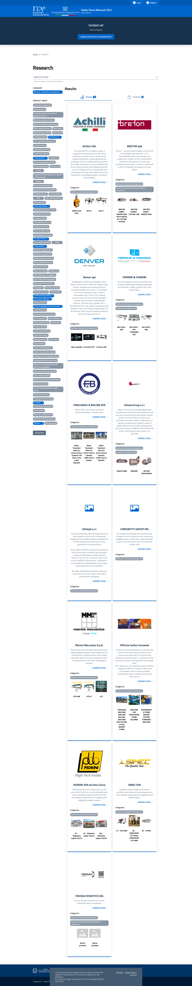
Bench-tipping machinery (42, 128)
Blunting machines (40, 137)
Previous (68, 204)
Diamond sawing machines (43, 185)
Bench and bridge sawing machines (45, 124)
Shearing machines (40, 339)
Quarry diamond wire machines (44, 314)
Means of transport (40, 271)
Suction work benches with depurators (47, 379)
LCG (101, 696)
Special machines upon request (44, 352)
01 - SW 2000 (121, 830)
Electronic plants (39, 202)
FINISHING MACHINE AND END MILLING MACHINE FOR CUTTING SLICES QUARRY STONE (122, 719)
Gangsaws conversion (41, 226)
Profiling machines (40, 302)
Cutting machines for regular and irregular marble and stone (48, 175)
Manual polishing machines (43, 262)
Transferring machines (41, 394)
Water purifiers (39, 410)
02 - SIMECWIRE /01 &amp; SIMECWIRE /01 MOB (134, 835)
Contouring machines (41, 166)
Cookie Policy (131, 972)
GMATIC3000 (122, 471)
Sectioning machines (41, 335)
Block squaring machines (42, 133)
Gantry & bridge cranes (41, 231)
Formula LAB (101, 347)
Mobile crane (54, 271)
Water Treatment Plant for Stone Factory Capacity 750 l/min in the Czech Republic (76, 454)
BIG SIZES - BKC (121, 328)
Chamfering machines (41, 153)
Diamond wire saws (40, 194)
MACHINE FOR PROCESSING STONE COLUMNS (134, 714)
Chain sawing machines (42, 149)
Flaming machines (40, 218)
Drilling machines (55, 194)
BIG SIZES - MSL (146, 328)
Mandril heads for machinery (43, 258)
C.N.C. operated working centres (44, 141)
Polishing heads (55, 292)
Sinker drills (54, 339)
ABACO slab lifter (76, 212)
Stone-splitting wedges (42, 375)
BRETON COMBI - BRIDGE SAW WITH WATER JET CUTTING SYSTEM (122, 215)
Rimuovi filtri (39, 433)
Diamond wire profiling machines (45, 190)
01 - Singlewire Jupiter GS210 (76, 836)
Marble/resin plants (40, 266)
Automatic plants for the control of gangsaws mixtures (45, 114)
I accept (133, 975)
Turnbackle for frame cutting (43, 399)
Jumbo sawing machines (42, 242)
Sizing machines (39, 343)
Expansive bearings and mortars (44, 210)
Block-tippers (57, 133)
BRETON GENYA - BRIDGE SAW (146, 212)
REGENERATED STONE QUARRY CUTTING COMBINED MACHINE (146, 715)
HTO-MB (76, 696)
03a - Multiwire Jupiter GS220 (101, 836)
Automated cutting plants (42, 105)
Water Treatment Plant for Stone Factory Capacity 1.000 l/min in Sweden (89, 453)
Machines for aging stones (42, 254)
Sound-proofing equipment (43, 348)
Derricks (38, 181)
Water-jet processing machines (44, 419)
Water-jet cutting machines (43, 414)
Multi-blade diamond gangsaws (44, 279)
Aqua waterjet (76, 347)
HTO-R (89, 696)
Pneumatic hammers (41, 292)
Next (110, 204)
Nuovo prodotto (82, 944)
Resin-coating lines (54, 318)
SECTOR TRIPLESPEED (146, 472)
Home (35, 54)
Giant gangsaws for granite (43, 235)
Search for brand (41, 77)
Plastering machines (52, 288)
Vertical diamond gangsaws (43, 406)
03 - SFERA (146, 830)
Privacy (119, 972)
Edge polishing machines (53, 198)
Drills (38, 198)
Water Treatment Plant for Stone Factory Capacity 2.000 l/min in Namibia (101, 453)
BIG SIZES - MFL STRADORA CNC (134, 331)
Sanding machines (40, 326)
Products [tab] (138, 96)
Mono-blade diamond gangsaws (44, 275)
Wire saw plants (50, 423)
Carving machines (40, 145)
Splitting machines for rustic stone (45, 360)
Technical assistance (40, 384)
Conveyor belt (55, 166)
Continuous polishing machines (44, 162)
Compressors (53, 158)
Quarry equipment (40, 318)
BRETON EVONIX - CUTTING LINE (134, 212)
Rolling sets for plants (41, 322)
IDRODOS (134, 471)
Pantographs (38, 288)
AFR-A (89, 210)
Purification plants (40, 310)
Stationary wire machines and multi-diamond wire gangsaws (46, 365)
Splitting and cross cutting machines (46, 356)
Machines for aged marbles (43, 250)
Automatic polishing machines (44, 120)
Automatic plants (39, 109)
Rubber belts (55, 322)
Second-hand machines (42, 331)
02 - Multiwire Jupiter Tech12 (89, 834)
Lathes (57, 242)
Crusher (38, 170)
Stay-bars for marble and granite (45, 371)
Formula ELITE (89, 347)
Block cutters (57, 128)
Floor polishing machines (42, 222)
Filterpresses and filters (42, 214)
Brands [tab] (90, 96)
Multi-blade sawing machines (44, 283)
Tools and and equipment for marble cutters (46, 389)
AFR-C (101, 210)
